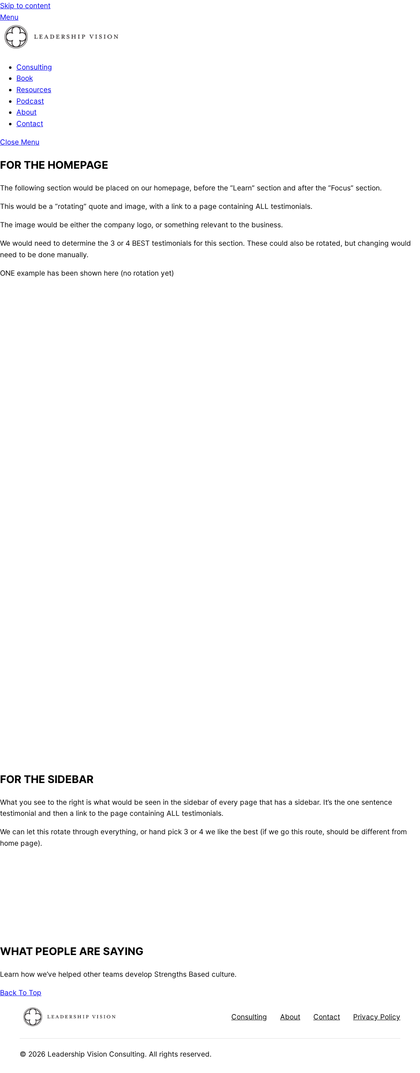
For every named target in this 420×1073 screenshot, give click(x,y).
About (26, 112)
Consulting (34, 67)
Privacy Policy (376, 1016)
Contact (29, 123)
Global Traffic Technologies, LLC (151, 909)
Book (24, 78)
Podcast (30, 101)
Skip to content (25, 5)
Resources (33, 89)
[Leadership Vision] (61, 48)
